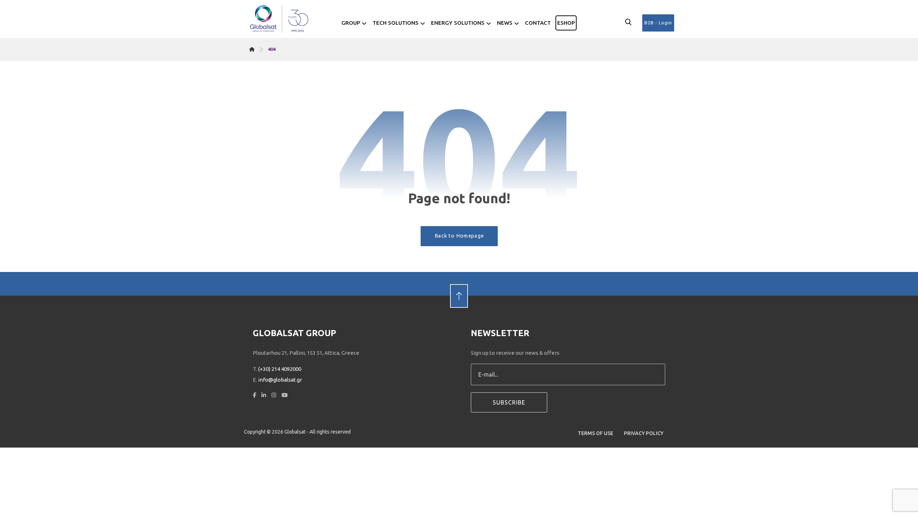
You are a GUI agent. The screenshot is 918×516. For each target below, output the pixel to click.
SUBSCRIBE (509, 402)
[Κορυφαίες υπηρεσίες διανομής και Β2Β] (280, 19)
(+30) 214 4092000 (279, 369)
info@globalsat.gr (280, 380)
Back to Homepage (459, 236)
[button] (628, 22)
